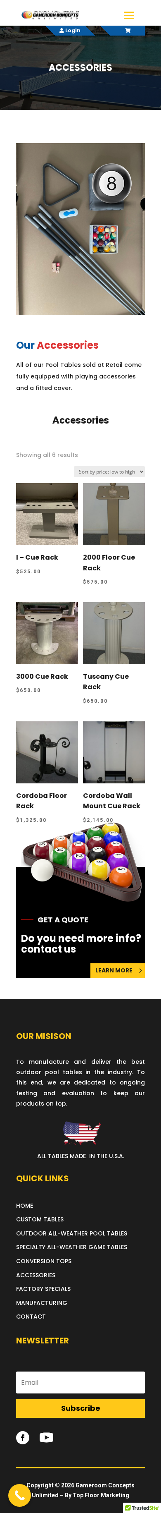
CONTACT (31, 1316)
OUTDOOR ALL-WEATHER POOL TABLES (71, 1233)
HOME (24, 1206)
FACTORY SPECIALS (43, 1289)
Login (72, 30)
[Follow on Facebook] (22, 1437)
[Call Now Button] (19, 1495)
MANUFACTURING (41, 1303)
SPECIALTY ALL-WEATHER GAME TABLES (71, 1247)
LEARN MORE (114, 970)
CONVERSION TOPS (43, 1261)
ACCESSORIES (35, 1275)
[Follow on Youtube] (46, 1437)
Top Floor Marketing (101, 1495)
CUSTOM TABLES (40, 1219)
